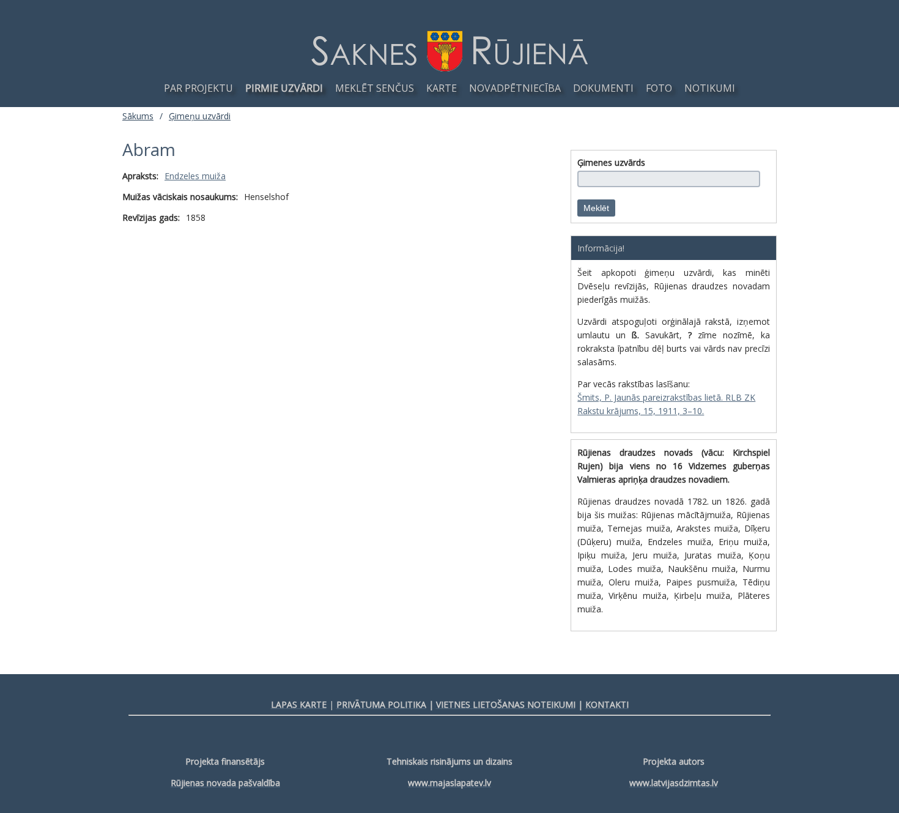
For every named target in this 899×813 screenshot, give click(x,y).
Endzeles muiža (195, 176)
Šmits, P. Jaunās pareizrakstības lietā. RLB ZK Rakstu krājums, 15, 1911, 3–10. (666, 404)
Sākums (138, 116)
